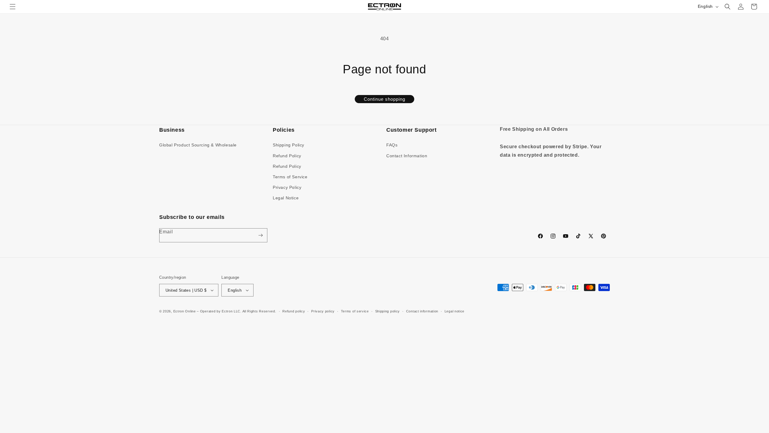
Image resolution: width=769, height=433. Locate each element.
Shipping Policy (288, 145)
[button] (12, 6)
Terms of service (355, 311)
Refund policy (293, 311)
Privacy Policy (287, 187)
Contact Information (406, 155)
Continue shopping (384, 99)
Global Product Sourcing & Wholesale (198, 145)
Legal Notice (286, 197)
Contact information (422, 311)
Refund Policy (287, 155)
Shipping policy (387, 311)
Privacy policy (323, 311)
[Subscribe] (260, 235)
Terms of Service (290, 176)
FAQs (391, 145)
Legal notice (454, 311)
